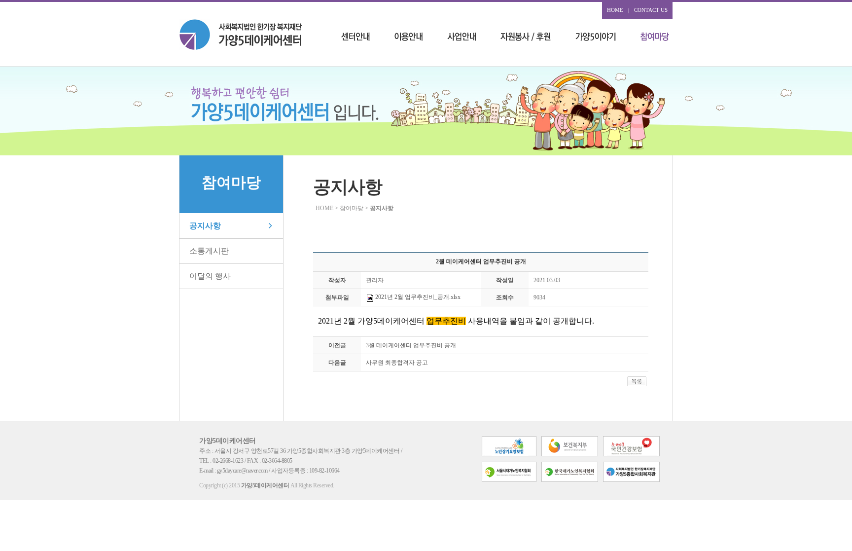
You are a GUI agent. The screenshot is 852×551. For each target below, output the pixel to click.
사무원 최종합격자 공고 (397, 362)
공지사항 (205, 225)
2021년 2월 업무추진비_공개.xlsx (417, 297)
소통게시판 (209, 251)
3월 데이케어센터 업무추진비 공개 (411, 345)
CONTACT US (651, 10)
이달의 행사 (210, 276)
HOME (615, 10)
